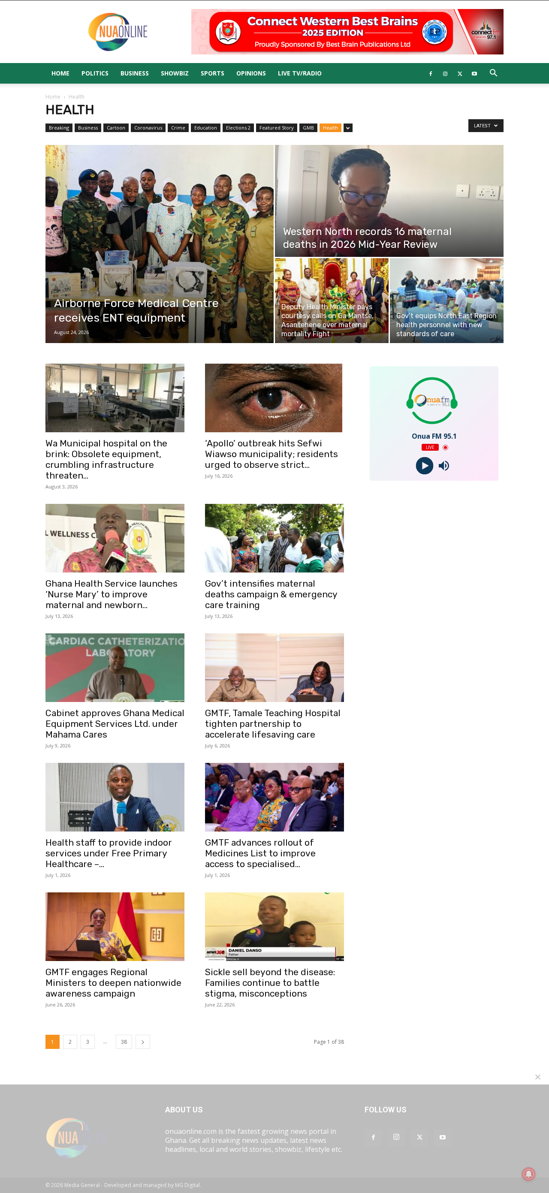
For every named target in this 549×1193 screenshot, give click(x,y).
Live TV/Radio (300, 73)
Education (205, 127)
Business (135, 73)
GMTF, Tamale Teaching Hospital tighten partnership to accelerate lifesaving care (273, 724)
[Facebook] (430, 73)
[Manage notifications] (529, 1174)
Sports (212, 73)
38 (124, 1041)
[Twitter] (459, 73)
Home (60, 73)
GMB (308, 127)
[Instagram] (445, 73)
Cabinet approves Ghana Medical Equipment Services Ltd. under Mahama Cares (114, 724)
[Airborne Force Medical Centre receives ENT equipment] (159, 244)
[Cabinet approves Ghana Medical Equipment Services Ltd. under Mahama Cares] (114, 667)
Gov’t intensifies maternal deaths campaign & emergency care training (271, 594)
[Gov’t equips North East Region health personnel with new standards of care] (447, 300)
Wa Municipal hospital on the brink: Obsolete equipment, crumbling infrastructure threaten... (106, 459)
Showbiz (175, 73)
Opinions (251, 73)
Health (330, 127)
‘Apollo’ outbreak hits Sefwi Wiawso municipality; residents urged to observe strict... (271, 454)
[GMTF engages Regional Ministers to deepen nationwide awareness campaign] (114, 926)
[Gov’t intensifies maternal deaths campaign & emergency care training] (274, 538)
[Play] (424, 466)
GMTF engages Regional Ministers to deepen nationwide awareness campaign (113, 983)
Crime (178, 127)
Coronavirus (148, 127)
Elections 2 (238, 127)
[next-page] (143, 1042)
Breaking (59, 127)
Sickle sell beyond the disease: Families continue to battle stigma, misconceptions (270, 983)
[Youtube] (474, 73)
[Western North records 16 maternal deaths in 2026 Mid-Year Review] (389, 201)
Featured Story (276, 127)
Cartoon (116, 127)
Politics (95, 73)
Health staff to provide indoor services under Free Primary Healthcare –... (108, 853)
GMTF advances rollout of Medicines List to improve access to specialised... (260, 853)
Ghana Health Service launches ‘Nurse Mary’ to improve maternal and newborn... (111, 594)
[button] (493, 73)
